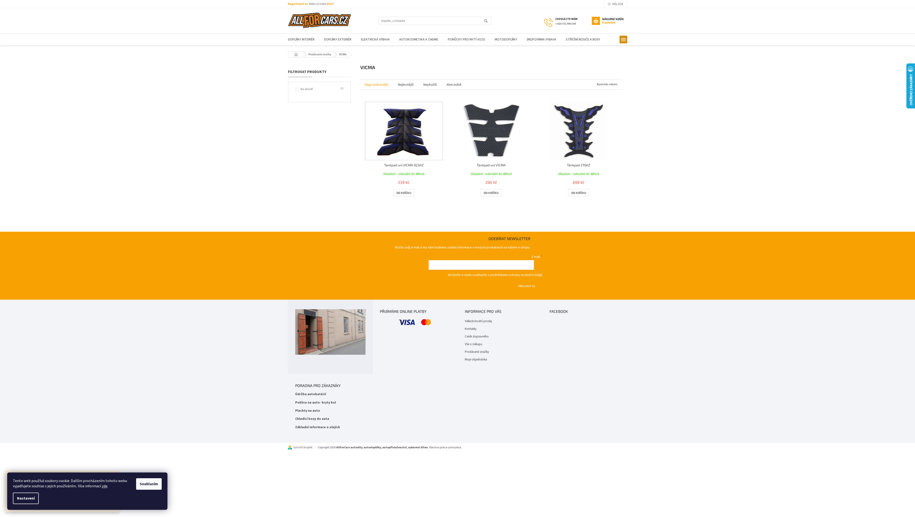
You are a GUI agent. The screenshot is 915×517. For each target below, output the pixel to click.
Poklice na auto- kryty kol (315, 402)
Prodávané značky (477, 352)
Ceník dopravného (477, 336)
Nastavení (26, 498)
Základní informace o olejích (317, 427)
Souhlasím (149, 484)
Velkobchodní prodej (478, 321)
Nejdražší (430, 84)
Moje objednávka (476, 359)
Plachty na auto (307, 411)
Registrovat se (298, 4)
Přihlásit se (526, 286)
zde (104, 486)
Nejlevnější (406, 84)
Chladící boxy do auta (312, 419)
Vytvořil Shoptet (303, 447)
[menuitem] (301, 39)
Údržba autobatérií (310, 394)
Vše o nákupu (473, 344)
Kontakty (471, 329)
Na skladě (321, 89)
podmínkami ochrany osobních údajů (516, 275)
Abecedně (454, 84)
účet (330, 4)
